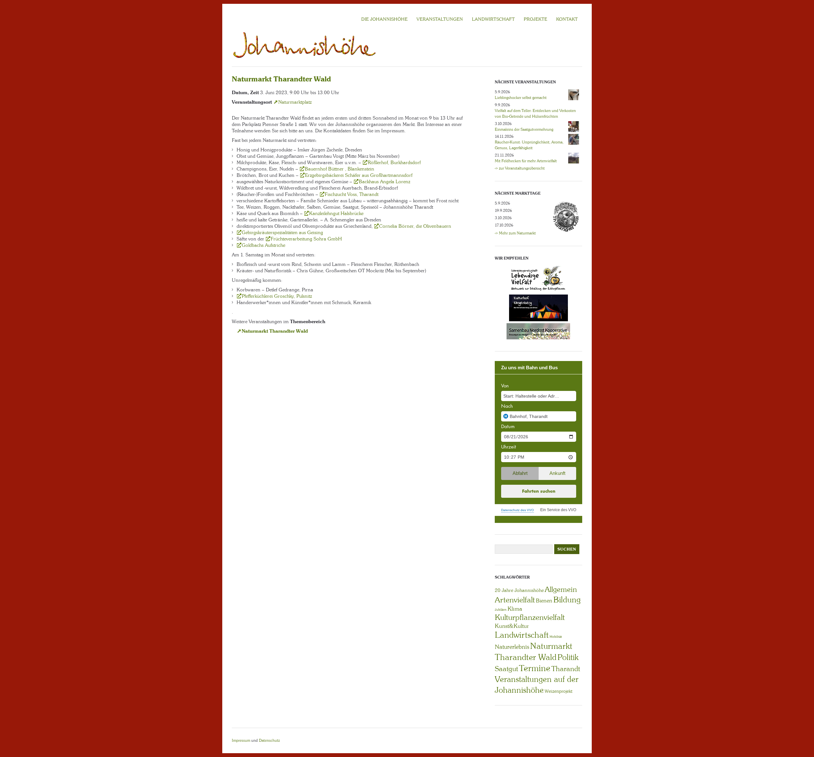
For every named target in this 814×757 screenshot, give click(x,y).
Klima (514, 608)
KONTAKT (567, 19)
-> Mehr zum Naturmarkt (515, 233)
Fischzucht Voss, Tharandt (351, 194)
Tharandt (565, 668)
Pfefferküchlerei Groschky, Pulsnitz (277, 296)
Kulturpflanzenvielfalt (530, 617)
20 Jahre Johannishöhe (519, 590)
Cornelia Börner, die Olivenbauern (415, 226)
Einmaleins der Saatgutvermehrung (524, 129)
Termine (534, 668)
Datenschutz (269, 740)
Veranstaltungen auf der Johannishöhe (536, 684)
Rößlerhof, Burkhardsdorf (394, 162)
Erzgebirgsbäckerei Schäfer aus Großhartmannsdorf (358, 175)
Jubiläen (501, 610)
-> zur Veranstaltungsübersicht (520, 168)
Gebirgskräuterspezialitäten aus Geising (282, 232)
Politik (567, 657)
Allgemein (561, 589)
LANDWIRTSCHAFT (493, 19)
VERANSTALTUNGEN (440, 19)
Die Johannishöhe (384, 19)
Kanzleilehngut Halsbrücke (336, 213)
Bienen (544, 600)
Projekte (535, 19)
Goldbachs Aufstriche (263, 245)
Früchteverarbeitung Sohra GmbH (306, 239)
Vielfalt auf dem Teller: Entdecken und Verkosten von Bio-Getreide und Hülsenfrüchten (535, 113)
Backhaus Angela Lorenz (384, 181)
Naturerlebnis (512, 647)
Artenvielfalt (515, 600)
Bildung (567, 599)
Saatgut (506, 668)
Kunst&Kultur (512, 625)
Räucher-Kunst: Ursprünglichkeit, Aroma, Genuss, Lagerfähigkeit (529, 145)
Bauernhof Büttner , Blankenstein (339, 169)
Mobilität (555, 637)
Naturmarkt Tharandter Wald (275, 331)
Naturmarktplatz (295, 102)
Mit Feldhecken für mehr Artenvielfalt (526, 160)
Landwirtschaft (521, 634)
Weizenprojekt (558, 691)
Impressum (241, 740)
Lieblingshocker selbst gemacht (521, 97)
